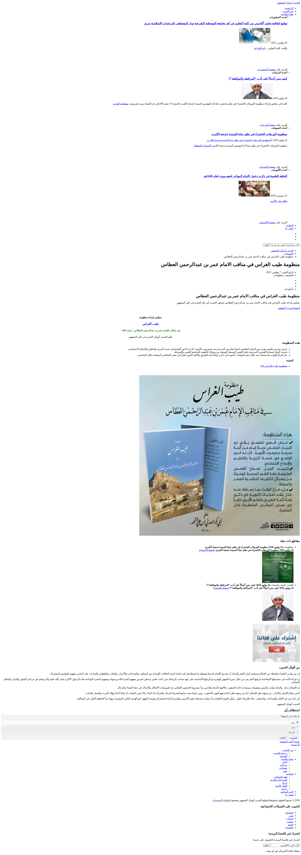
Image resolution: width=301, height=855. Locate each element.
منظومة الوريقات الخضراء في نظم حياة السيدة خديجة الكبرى (249, 134)
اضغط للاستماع (207, 550)
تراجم (284, 788)
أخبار (284, 762)
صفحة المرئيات (267, 125)
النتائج (283, 738)
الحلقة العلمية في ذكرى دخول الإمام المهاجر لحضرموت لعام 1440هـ (245, 176)
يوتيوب (290, 821)
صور (285, 771)
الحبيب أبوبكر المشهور (288, 2)
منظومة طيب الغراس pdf (274, 366)
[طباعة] (288, 289)
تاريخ (284, 783)
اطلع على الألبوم (278, 201)
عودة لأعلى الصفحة (290, 741)
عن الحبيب (287, 11)
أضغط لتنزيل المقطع (289, 308)
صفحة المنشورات (266, 69)
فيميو (290, 824)
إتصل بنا (289, 228)
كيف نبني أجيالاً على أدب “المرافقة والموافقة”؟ (258, 78)
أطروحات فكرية (278, 780)
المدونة (283, 756)
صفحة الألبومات (267, 222)
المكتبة (289, 225)
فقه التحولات (280, 777)
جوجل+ (289, 818)
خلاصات (289, 827)
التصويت (293, 738)
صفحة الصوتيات (267, 167)
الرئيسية (289, 8)
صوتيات (283, 768)
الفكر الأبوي (281, 785)
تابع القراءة (260, 48)
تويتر (291, 815)
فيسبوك (289, 812)
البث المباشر (286, 791)
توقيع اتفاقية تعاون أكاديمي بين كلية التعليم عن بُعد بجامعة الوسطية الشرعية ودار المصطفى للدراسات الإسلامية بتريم (215, 23)
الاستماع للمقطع (202, 145)
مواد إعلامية (287, 14)
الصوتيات (288, 253)
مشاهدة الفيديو (120, 103)
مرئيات (283, 765)
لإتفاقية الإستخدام (222, 800)
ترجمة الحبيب (280, 753)
